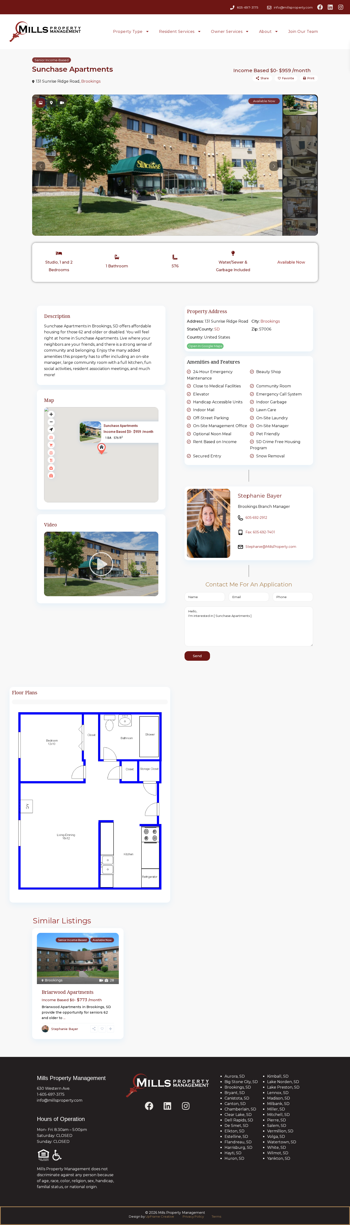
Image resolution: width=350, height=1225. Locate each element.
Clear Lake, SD (238, 1114)
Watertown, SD (281, 1142)
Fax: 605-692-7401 (260, 532)
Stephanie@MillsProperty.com (270, 547)
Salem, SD (276, 1125)
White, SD (276, 1147)
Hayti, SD (233, 1153)
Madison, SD (278, 1098)
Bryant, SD (235, 1092)
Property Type (128, 31)
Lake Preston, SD (283, 1087)
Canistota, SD (237, 1098)
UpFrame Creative (159, 1216)
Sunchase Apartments (121, 426)
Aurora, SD (235, 1076)
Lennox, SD (278, 1092)
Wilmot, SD (277, 1153)
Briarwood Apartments (68, 992)
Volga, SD (276, 1136)
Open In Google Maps (205, 346)
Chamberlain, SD (240, 1109)
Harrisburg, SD (238, 1147)
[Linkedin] (330, 7)
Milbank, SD (278, 1103)
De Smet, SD (236, 1125)
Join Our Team (303, 31)
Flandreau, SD (238, 1142)
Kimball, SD (278, 1076)
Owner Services (226, 31)
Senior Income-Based (52, 60)
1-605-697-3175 (51, 1094)
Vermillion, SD (280, 1131)
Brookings (90, 81)
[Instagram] (340, 7)
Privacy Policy (194, 1216)
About (265, 31)
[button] (102, 449)
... (64, 1018)
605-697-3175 (247, 7)
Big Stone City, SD (241, 1082)
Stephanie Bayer (260, 496)
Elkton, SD (235, 1131)
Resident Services (177, 31)
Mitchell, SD (278, 1114)
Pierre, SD (276, 1120)
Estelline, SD (236, 1136)
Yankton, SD (278, 1158)
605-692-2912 (256, 517)
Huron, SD (234, 1158)
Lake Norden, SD (283, 1082)
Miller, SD (276, 1109)
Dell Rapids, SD (239, 1120)
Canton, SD (235, 1103)
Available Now (291, 262)
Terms (216, 1216)
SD (217, 329)
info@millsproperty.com (293, 7)
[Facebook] (320, 7)
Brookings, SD (238, 1087)
